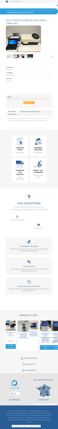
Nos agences (31, 370)
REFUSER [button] (37, 426)
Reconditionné (10, 75)
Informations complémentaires (30, 111)
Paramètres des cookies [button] (20, 426)
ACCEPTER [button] (31, 426)
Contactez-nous (30, 358)
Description (11, 111)
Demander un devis (10, 346)
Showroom (30, 364)
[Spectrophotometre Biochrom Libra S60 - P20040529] (23, 51)
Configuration (12, 114)
